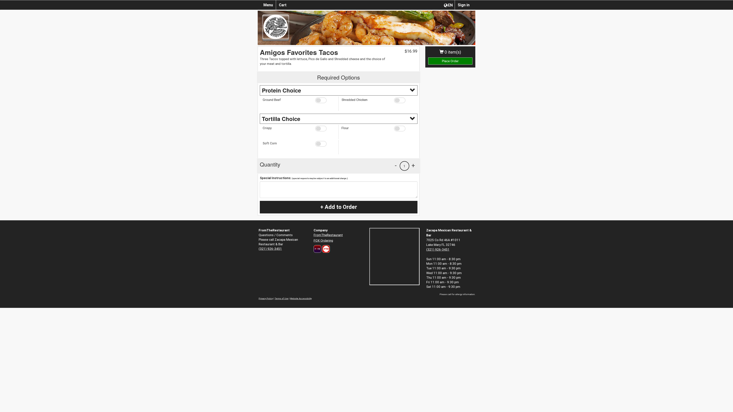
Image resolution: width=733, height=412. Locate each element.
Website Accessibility (301, 298)
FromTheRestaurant (328, 235)
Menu (268, 5)
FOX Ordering (323, 240)
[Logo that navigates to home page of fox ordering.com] (325, 249)
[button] (325, 100)
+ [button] (413, 165)
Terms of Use (281, 298)
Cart (283, 5)
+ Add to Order (338, 207)
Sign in (464, 5)
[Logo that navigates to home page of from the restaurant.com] (317, 249)
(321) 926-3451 (270, 249)
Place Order (450, 61)
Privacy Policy (266, 298)
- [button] (396, 165)
